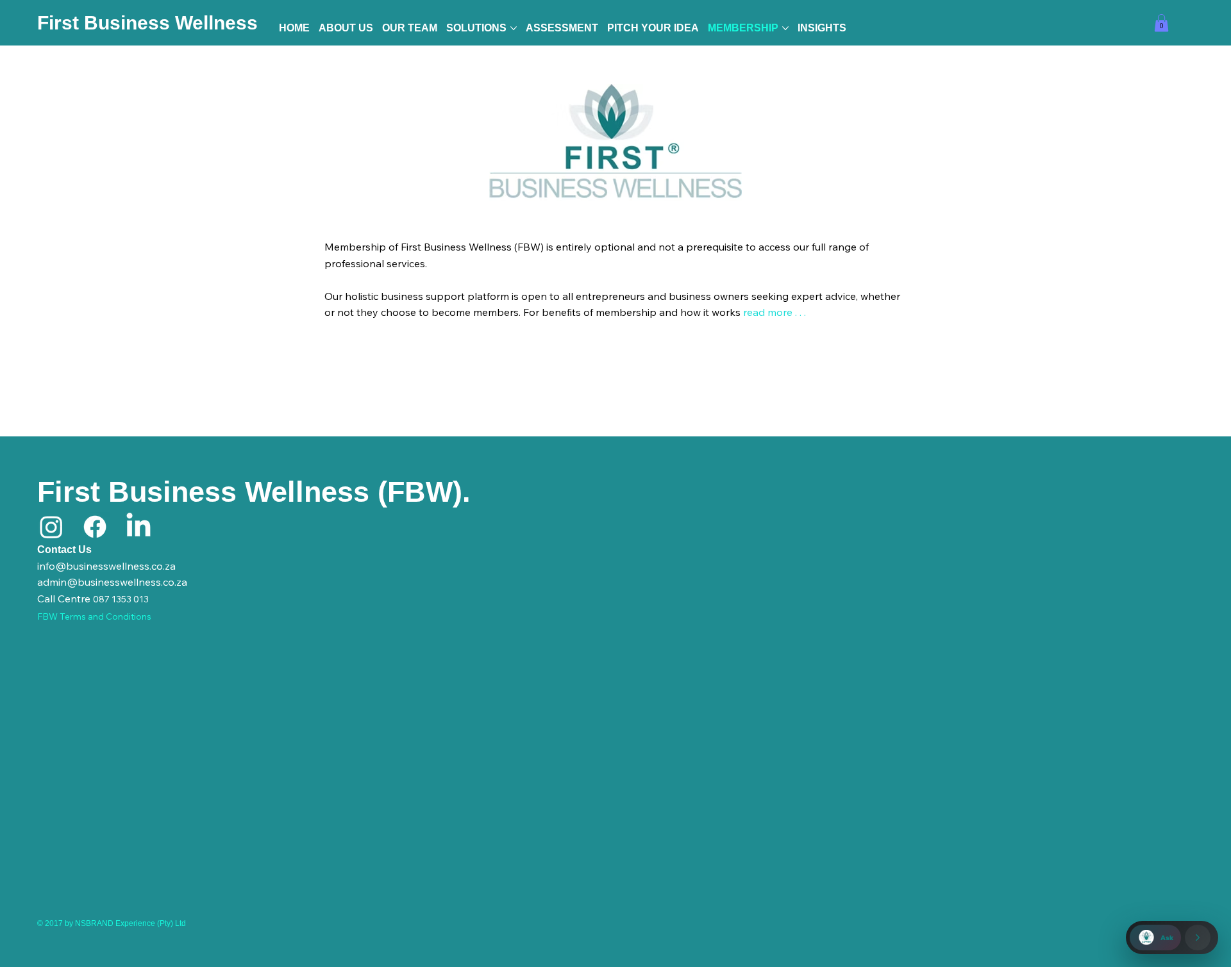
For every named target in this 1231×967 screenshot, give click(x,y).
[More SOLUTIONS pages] (513, 28)
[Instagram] (51, 526)
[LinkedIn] (138, 526)
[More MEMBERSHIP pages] (785, 28)
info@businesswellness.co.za (106, 565)
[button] (1161, 22)
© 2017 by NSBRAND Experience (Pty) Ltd (111, 923)
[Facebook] (95, 526)
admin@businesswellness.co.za (112, 581)
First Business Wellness (147, 22)
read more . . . (775, 312)
